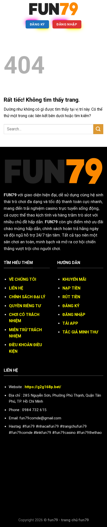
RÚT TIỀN (71, 296)
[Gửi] (98, 129)
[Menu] (7, 8)
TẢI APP (70, 323)
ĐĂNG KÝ (70, 305)
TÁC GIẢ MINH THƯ (80, 332)
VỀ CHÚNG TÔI (22, 279)
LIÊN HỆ (16, 288)
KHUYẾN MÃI (74, 279)
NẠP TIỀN (71, 288)
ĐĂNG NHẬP (73, 314)
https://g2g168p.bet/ (43, 387)
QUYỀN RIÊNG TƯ (25, 305)
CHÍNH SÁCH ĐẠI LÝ (27, 296)
